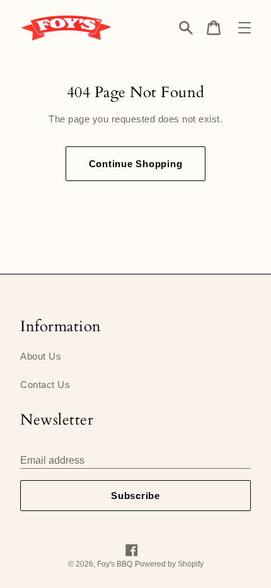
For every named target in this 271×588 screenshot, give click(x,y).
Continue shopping (136, 163)
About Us (40, 356)
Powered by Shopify (169, 564)
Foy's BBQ (114, 564)
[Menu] (244, 28)
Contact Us (45, 384)
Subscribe (135, 495)
